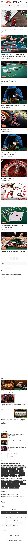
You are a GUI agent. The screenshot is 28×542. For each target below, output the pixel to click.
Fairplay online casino (12, 469)
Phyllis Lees (4, 131)
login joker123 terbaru (19, 476)
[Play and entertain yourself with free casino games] (14, 241)
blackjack (21, 465)
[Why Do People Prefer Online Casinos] (14, 95)
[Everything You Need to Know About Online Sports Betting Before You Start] (20, 398)
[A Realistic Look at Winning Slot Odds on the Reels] (7, 398)
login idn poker (10, 476)
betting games (15, 465)
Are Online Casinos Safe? (9, 178)
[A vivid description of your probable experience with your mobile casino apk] (14, 44)
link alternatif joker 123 (6, 474)
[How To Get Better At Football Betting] (14, 191)
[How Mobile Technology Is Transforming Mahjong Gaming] (7, 385)
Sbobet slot (4, 482)
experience (4, 469)
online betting (12, 478)
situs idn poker (10, 482)
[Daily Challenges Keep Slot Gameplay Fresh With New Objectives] (20, 413)
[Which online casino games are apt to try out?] (14, 18)
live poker (3, 476)
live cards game (21, 474)
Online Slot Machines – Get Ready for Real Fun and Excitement (14, 498)
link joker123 (14, 474)
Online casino (18, 478)
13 (6, 520)
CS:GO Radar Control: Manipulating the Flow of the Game (13, 496)
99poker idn (4, 463)
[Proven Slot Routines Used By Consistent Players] (20, 385)
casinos (3, 467)
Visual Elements (5, 487)
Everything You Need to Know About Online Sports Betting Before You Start (20, 405)
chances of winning (10, 467)
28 (10, 525)
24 (21, 523)
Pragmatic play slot (21, 480)
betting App (17, 463)
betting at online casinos (6, 465)
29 (14, 525)
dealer (24, 467)
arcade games (10, 463)
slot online (4, 485)
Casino (4, 51)
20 (6, 523)
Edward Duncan (5, 58)
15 (14, 520)
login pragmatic (5, 478)
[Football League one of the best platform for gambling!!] (14, 69)
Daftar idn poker (18, 467)
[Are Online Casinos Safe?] (14, 168)
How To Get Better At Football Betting (13, 202)
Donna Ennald (4, 156)
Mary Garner (4, 204)
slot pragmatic (10, 485)
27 (6, 525)
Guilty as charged (6, 129)
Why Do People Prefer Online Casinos (13, 105)
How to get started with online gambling (10, 494)
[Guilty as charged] (14, 119)
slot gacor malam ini (19, 482)
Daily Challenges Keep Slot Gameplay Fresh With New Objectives (19, 421)
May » (5, 530)
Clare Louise (4, 180)
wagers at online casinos (14, 487)
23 (17, 523)
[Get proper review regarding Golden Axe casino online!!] (14, 215)
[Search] (25, 2)
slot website (17, 485)
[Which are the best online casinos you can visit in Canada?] (14, 142)
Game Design (20, 469)
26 (2, 525)
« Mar (2, 530)
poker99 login (13, 480)
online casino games (5, 480)
